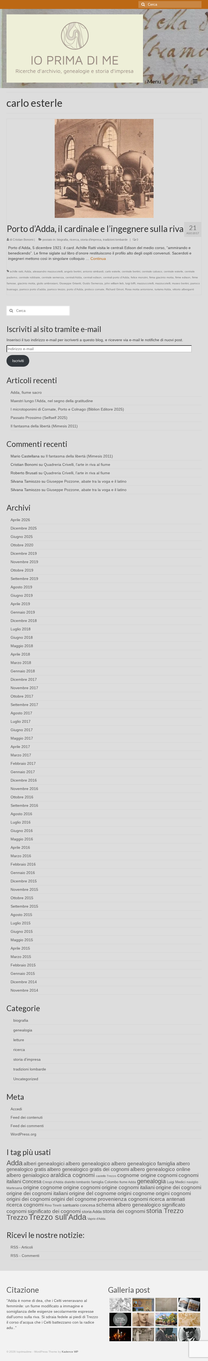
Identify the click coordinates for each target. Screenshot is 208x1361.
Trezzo (17, 1217)
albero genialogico (27, 1175)
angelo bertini (72, 271)
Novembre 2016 (24, 788)
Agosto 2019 (21, 587)
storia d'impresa (90, 239)
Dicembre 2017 (24, 679)
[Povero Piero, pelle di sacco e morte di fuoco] (119, 1334)
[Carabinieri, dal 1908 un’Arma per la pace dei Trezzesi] (188, 1334)
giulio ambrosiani (47, 283)
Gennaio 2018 (23, 671)
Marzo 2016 (21, 856)
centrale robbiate (29, 277)
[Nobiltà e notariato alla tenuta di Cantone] (142, 1334)
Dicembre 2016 (24, 780)
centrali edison (92, 277)
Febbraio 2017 (23, 763)
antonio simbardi (93, 271)
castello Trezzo (106, 1176)
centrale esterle (173, 271)
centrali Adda (74, 277)
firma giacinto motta (161, 277)
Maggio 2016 (22, 839)
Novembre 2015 (24, 889)
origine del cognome (92, 1193)
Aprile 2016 (20, 847)
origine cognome (42, 1187)
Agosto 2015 (21, 914)
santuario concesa (79, 1205)
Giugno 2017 (22, 730)
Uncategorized (25, 1079)
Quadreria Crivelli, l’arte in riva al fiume (77, 464)
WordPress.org (23, 1134)
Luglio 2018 (21, 629)
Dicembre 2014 (24, 982)
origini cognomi (173, 1193)
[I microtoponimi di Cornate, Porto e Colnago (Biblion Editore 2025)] (165, 1304)
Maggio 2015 (22, 940)
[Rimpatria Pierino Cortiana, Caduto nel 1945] (142, 1319)
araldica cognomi (72, 1175)
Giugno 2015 (22, 931)
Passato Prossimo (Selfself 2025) (39, 417)
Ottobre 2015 (22, 898)
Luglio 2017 (21, 721)
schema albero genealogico (128, 1205)
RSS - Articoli (22, 1247)
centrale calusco (152, 271)
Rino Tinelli (53, 1205)
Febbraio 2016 (23, 864)
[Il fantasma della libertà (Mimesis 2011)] (119, 1319)
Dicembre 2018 (24, 620)
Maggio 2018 (22, 646)
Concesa (31, 1181)
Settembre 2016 (24, 805)
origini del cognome (74, 1199)
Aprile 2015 (20, 948)
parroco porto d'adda (33, 289)
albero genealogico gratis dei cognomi (88, 1169)
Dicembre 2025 (24, 528)
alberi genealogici (44, 1163)
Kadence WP (70, 1351)
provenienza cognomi (123, 1199)
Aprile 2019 (20, 604)
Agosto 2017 (21, 713)
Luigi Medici (176, 1182)
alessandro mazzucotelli (48, 271)
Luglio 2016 (21, 822)
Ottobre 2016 (22, 797)
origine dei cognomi (178, 1187)
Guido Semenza (93, 283)
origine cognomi (81, 1187)
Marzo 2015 (21, 956)
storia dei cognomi (124, 1211)
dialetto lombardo (77, 1182)
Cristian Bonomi (23, 239)
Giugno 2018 (22, 637)
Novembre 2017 (24, 688)
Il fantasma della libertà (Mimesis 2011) (44, 426)
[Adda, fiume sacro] (119, 1304)
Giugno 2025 (22, 536)
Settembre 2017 (24, 704)
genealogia (22, 1030)
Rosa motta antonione (139, 289)
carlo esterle (112, 271)
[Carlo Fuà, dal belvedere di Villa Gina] (165, 1319)
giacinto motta (26, 283)
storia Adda (92, 1211)
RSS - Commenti (25, 1255)
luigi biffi (130, 283)
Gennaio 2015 (23, 973)
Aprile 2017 (20, 746)
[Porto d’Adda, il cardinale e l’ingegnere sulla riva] (104, 168)
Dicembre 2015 (24, 881)
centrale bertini (131, 271)
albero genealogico (88, 1163)
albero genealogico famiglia (143, 1163)
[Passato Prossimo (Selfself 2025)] (188, 1304)
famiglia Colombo (104, 1182)
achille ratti (16, 271)
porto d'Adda (75, 289)
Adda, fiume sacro (26, 392)
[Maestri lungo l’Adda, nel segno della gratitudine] (142, 1304)
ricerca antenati (167, 1199)
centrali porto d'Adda (116, 277)
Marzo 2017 (21, 755)
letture (18, 1040)
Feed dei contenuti (27, 1117)
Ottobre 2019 (22, 570)
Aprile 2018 (20, 654)
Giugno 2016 (22, 830)
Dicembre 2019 (24, 553)
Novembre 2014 (24, 990)
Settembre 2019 (24, 578)
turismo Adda (163, 289)
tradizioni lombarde (115, 239)
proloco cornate (94, 289)
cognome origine (136, 1175)
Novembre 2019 (24, 562)
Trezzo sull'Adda (57, 1216)
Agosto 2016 (21, 814)
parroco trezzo (56, 289)
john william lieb (114, 283)
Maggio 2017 (22, 738)
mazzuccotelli (145, 283)
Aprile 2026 (20, 520)
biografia (62, 239)
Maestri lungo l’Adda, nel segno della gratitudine (52, 401)
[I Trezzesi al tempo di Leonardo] (188, 1319)
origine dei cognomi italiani (37, 1193)
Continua (98, 258)
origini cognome (136, 1193)
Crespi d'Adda (53, 1182)
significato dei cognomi (54, 1211)
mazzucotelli (162, 283)
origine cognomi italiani (128, 1187)
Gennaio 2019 (23, 612)
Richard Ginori (114, 289)
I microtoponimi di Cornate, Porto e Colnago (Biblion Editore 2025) (67, 409)
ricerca (74, 239)
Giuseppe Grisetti (70, 283)
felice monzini (139, 277)
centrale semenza (53, 277)
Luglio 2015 (21, 923)
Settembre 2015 (24, 906)
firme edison (182, 277)
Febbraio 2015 (23, 965)
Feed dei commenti (27, 1126)
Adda (27, 271)
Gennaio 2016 (23, 872)
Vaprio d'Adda (96, 1218)
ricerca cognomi (25, 1205)
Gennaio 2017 (23, 772)
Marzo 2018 (21, 662)
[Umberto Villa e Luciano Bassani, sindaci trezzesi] (165, 1334)
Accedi (16, 1109)
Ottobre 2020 (22, 545)
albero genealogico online (160, 1169)
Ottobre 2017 (22, 696)
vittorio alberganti (183, 289)
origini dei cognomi (28, 1199)
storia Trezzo (164, 1210)
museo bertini (180, 283)
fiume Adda (127, 1182)
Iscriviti (18, 361)
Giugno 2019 (22, 595)
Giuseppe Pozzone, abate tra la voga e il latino (86, 481)
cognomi (167, 1175)
